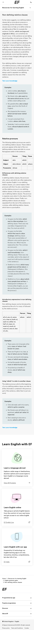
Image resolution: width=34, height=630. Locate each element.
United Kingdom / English (11, 621)
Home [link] (4, 578)
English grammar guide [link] (11, 580)
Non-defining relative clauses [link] (13, 582)
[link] (13, 8)
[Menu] (30, 7)
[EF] (17, 2)
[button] (3, 2)
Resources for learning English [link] (17, 578)
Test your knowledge (9, 81)
